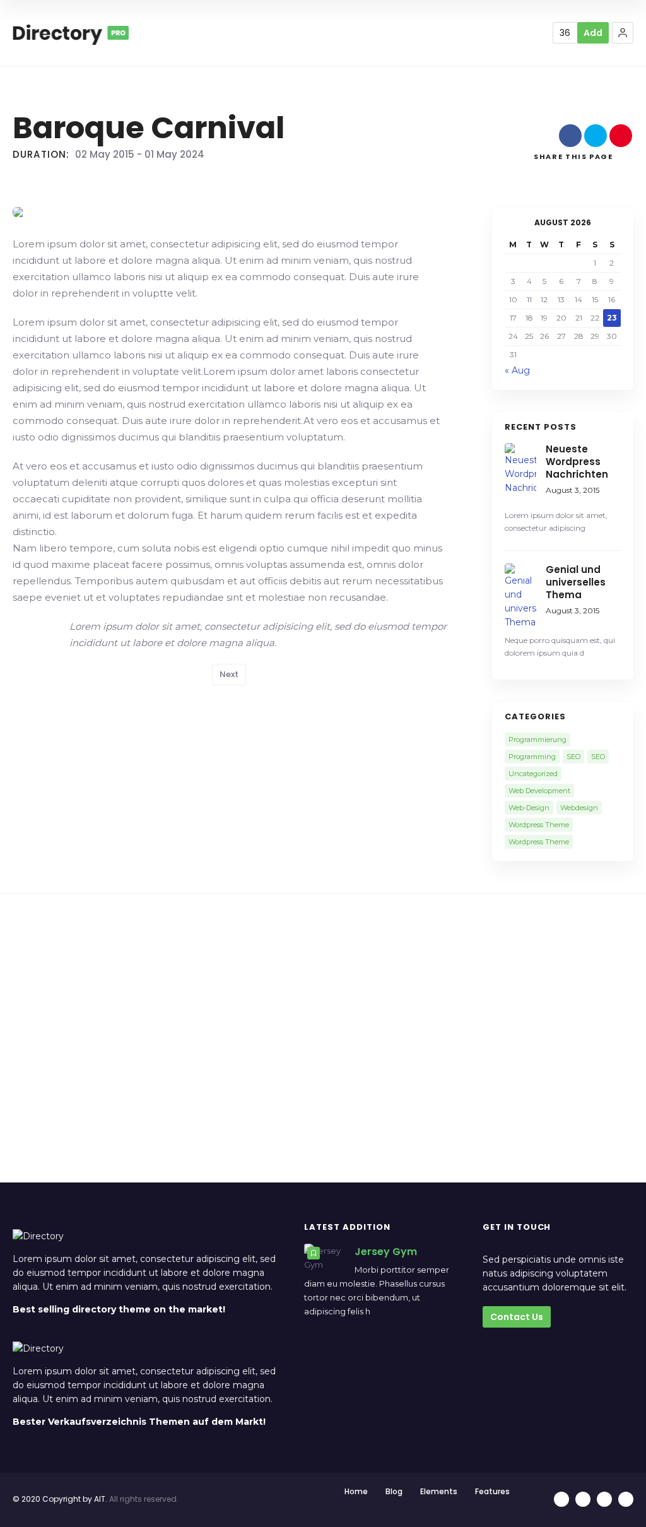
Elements (438, 1491)
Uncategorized (533, 773)
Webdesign (579, 807)
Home (356, 1491)
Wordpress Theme (538, 824)
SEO (573, 756)
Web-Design (528, 807)
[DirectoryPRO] (71, 33)
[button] (622, 33)
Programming (532, 756)
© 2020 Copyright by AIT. (60, 1499)
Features (492, 1491)
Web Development (539, 790)
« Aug (517, 370)
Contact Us (516, 1317)
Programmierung (537, 739)
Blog (393, 1491)
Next (229, 674)
